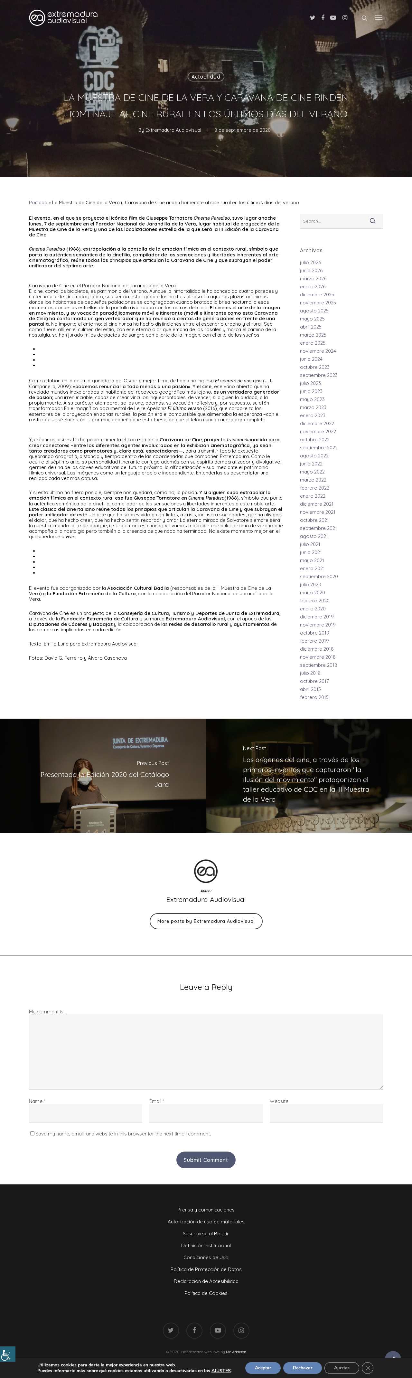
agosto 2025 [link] (314, 310)
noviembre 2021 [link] (317, 512)
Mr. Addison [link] (236, 1351)
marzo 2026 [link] (313, 278)
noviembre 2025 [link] (318, 302)
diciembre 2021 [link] (316, 504)
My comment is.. (47, 1012)
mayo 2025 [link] (312, 318)
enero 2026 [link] (312, 286)
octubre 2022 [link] (315, 439)
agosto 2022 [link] (314, 455)
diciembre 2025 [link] (317, 294)
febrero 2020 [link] (315, 600)
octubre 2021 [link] (314, 520)
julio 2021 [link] (310, 544)
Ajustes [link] (342, 1368)
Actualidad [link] (206, 76)
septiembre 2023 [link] (319, 375)
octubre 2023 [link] (315, 367)
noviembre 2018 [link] (318, 657)
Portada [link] (38, 202)
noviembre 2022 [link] (318, 431)
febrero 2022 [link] (314, 488)
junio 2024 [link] (311, 359)
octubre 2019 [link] (314, 633)
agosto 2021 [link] (314, 536)
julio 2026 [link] (310, 262)
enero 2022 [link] (312, 496)
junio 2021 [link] (311, 552)
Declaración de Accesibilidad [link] (206, 1281)
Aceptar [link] (263, 1368)
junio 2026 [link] (311, 270)
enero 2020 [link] (313, 608)
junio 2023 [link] (311, 391)
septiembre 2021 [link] (318, 528)
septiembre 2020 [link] (319, 576)
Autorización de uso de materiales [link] (206, 1222)
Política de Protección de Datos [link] (206, 1269)
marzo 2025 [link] (313, 335)
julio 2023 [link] (310, 383)
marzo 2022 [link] (313, 480)
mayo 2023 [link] (312, 399)
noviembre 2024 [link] (318, 351)
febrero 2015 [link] (314, 697)
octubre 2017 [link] (314, 681)
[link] (7, 1354)
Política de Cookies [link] (206, 1293)
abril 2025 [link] (311, 327)
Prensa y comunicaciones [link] (206, 1210)
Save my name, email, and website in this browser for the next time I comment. (123, 1134)
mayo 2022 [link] (312, 471)
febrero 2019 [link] (314, 641)
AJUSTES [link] (221, 1371)
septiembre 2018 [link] (318, 665)
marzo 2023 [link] (313, 407)
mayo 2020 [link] (312, 592)
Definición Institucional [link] (206, 1245)
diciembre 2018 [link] (317, 649)
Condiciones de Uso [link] (206, 1257)
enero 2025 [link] (312, 343)
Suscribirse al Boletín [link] (206, 1233)
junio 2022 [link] (311, 463)
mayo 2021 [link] (312, 560)
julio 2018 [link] (310, 673)
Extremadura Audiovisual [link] (173, 130)
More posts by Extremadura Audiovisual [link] (206, 921)
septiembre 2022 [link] (319, 447)
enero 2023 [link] (312, 415)
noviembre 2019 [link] (318, 624)
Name (37, 1101)
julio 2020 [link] (310, 584)
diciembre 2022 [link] (317, 423)
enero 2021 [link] (312, 568)
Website (279, 1101)
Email (156, 1101)
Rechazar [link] (302, 1368)
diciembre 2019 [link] (317, 616)
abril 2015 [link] (310, 689)
